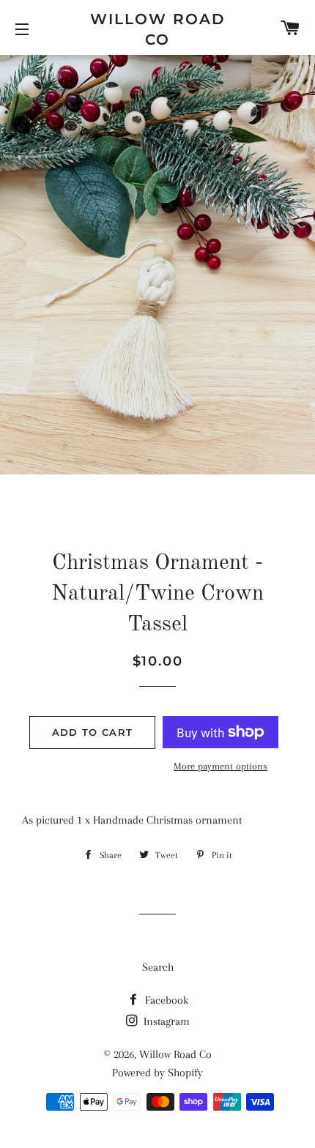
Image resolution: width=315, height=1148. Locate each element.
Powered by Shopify (157, 1072)
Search (158, 967)
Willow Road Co (158, 29)
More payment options (220, 766)
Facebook (165, 1000)
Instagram (165, 1021)
